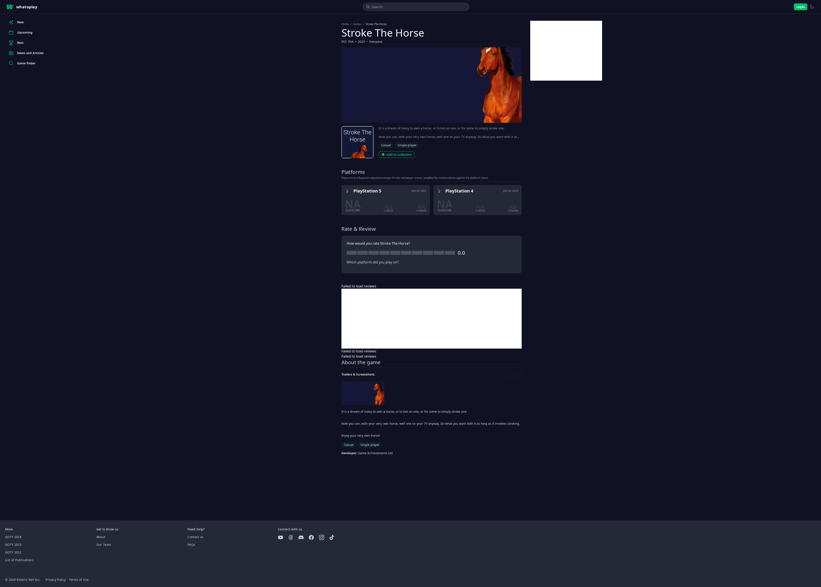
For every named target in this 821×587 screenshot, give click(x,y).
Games (357, 24)
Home (345, 24)
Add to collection (399, 154)
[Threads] (290, 537)
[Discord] (301, 537)
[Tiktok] (331, 537)
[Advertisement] (431, 319)
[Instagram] (321, 537)
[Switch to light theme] (812, 7)
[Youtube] (280, 537)
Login (800, 7)
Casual (386, 145)
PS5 (344, 42)
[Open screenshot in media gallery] (362, 393)
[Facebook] (311, 537)
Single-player (407, 145)
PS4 (350, 42)
